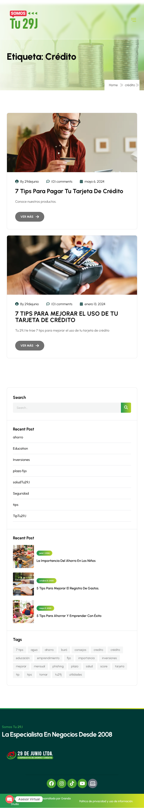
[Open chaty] (9, 799)
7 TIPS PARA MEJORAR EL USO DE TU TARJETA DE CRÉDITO (66, 317)
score (103, 666)
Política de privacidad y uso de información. (106, 801)
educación (23, 658)
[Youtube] (82, 783)
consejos (80, 650)
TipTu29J (19, 516)
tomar (43, 674)
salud (89, 666)
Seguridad (21, 493)
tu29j (58, 674)
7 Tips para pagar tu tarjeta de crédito (69, 191)
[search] (126, 408)
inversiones (109, 658)
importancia (86, 658)
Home (114, 85)
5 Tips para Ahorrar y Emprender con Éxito (69, 616)
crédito (130, 85)
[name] (23, 20)
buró (64, 650)
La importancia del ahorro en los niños (66, 561)
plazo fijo (20, 471)
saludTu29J (21, 482)
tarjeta (119, 666)
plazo (74, 666)
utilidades (75, 674)
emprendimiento (48, 658)
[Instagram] (61, 783)
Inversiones (21, 460)
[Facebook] (51, 783)
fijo (69, 658)
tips (15, 505)
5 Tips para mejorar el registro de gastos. (68, 588)
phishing (58, 666)
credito (98, 650)
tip (18, 674)
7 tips (19, 650)
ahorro (18, 437)
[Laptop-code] (92, 783)
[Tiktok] (72, 783)
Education (20, 448)
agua (34, 650)
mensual (39, 666)
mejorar (21, 666)
